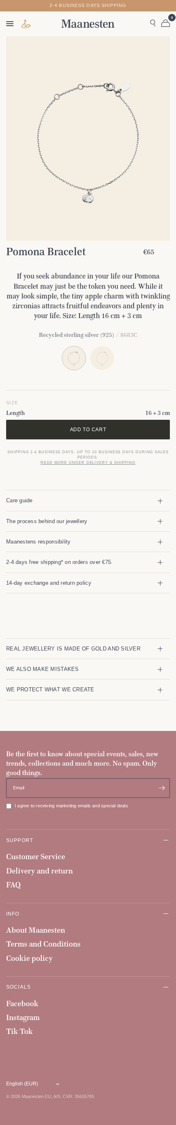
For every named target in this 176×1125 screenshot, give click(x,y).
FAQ (13, 884)
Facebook (22, 1003)
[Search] (152, 23)
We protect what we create (50, 689)
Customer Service (35, 856)
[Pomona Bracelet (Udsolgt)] (102, 358)
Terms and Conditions (43, 944)
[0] (164, 23)
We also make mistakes (42, 669)
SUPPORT (19, 840)
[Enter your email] (161, 788)
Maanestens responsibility (38, 542)
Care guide (19, 500)
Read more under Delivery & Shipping (88, 463)
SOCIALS (18, 986)
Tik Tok (19, 1031)
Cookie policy (29, 958)
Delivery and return (39, 870)
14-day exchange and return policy (48, 583)
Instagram (23, 1017)
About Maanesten (35, 930)
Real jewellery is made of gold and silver (73, 649)
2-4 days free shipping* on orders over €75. (59, 562)
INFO (13, 913)
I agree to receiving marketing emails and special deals (71, 805)
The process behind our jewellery (47, 521)
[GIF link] (26, 24)
